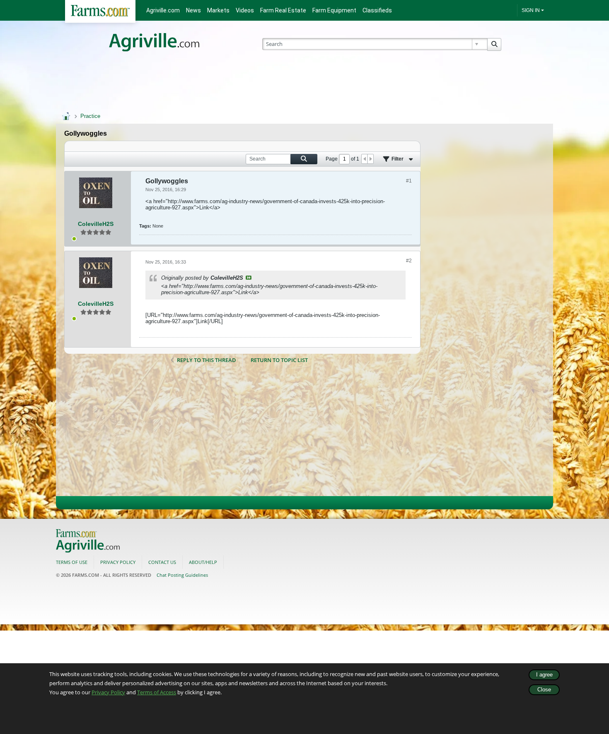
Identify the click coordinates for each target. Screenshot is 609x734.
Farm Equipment (334, 10)
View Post (248, 278)
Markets (218, 10)
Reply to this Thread (206, 360)
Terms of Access (156, 692)
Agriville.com (163, 10)
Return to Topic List (279, 360)
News (193, 10)
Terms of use (71, 562)
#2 (409, 261)
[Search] (494, 44)
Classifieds (377, 10)
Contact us (162, 562)
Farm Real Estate (283, 10)
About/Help (203, 562)
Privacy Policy (108, 692)
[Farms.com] (100, 11)
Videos (245, 10)
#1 (409, 181)
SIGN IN (531, 10)
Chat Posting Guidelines (182, 575)
